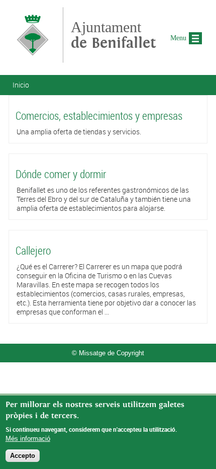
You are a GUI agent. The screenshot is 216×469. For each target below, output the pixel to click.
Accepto (22, 455)
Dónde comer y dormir (61, 174)
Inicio (21, 85)
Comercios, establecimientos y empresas (99, 115)
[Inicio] (33, 57)
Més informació (28, 438)
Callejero (33, 250)
